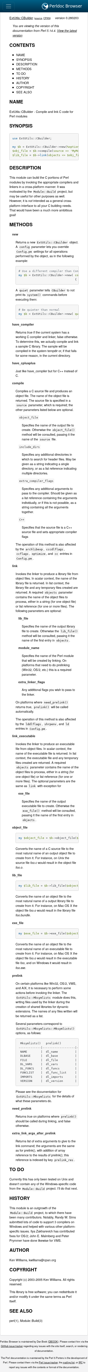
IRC (81, 1362)
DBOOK (53, 1341)
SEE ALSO (24, 92)
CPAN (46, 18)
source (38, 18)
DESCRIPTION (26, 64)
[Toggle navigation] (9, 6)
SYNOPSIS (24, 59)
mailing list (69, 1362)
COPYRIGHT (25, 87)
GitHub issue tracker (12, 1346)
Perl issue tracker (48, 1362)
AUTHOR (22, 82)
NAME (20, 54)
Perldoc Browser (65, 6)
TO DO (21, 73)
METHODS (24, 68)
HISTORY (22, 78)
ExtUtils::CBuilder (21, 17)
